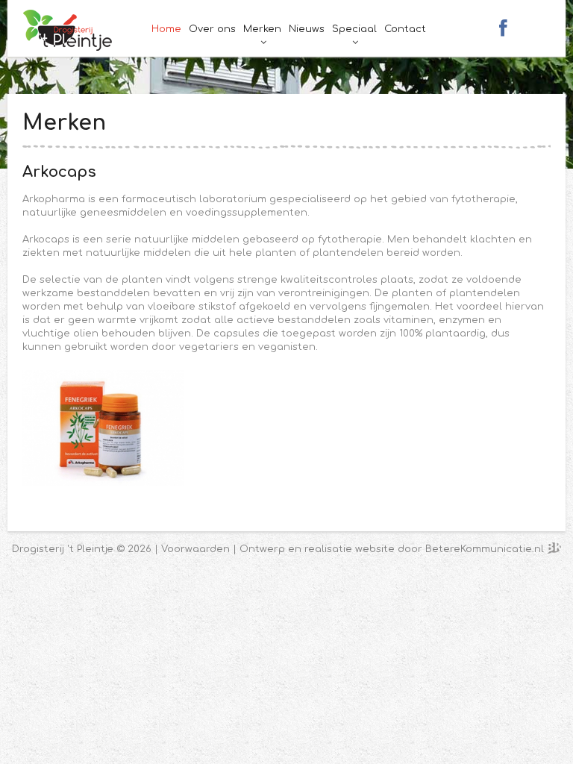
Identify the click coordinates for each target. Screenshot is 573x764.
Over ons (212, 29)
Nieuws (307, 29)
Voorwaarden (195, 549)
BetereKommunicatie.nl (486, 549)
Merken (262, 29)
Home (166, 29)
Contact (405, 29)
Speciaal (354, 29)
